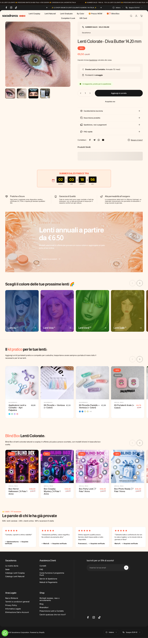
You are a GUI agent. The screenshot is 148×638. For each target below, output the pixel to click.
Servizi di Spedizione (48, 579)
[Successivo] (100, 7)
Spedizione (93, 60)
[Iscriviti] (126, 567)
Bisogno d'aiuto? (137, 140)
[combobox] (118, 7)
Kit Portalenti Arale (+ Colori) (124, 406)
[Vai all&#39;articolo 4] (45, 93)
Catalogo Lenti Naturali (14, 576)
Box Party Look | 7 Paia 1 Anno (87, 490)
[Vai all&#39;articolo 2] (22, 93)
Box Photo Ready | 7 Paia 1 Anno (123, 490)
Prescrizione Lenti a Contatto (52, 611)
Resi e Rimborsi (11, 598)
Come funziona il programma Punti (52, 574)
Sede (7, 569)
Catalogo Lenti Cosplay (15, 573)
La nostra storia (11, 566)
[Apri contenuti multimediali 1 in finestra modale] (37, 54)
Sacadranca (13, 402)
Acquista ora (110, 101)
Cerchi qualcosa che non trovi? (53, 614)
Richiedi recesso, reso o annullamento (49, 599)
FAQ (41, 569)
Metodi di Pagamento (48, 582)
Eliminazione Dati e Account (17, 612)
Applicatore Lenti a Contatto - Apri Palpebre (17, 407)
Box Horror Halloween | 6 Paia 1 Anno (18, 491)
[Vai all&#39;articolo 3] (33, 93)
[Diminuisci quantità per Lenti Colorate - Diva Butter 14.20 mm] (80, 93)
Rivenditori (44, 607)
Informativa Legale (13, 609)
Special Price (119, 402)
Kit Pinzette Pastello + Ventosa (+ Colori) (89, 406)
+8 (90, 411)
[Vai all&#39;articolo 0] (10, 93)
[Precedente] (47, 7)
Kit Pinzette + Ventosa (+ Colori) (54, 406)
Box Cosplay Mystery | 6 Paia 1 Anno (52, 491)
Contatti (43, 566)
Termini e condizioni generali (17, 602)
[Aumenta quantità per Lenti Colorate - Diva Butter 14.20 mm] (90, 93)
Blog (41, 604)
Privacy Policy (11, 605)
